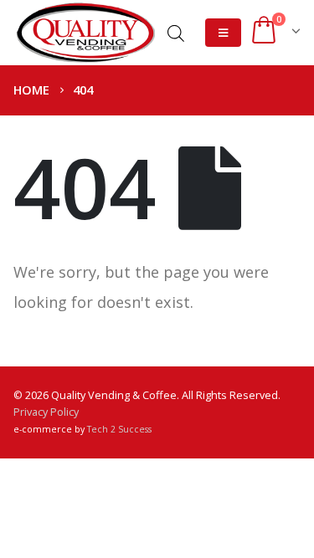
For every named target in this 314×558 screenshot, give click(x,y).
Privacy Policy (46, 412)
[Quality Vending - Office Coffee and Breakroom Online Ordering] (85, 32)
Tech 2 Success (119, 429)
